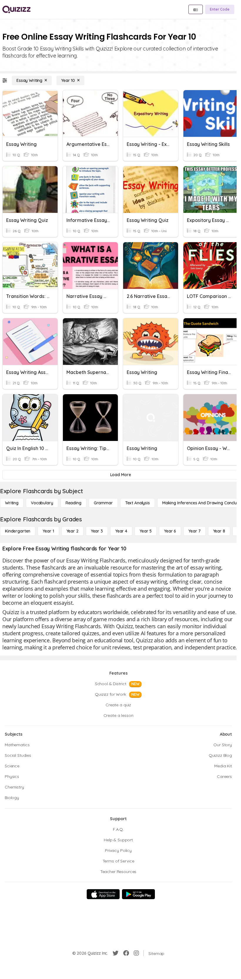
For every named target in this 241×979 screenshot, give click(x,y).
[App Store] (103, 894)
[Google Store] (138, 894)
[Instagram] (136, 953)
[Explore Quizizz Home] (16, 9)
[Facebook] (126, 953)
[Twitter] (115, 953)
